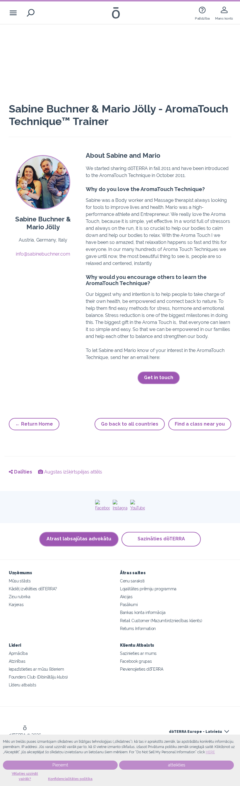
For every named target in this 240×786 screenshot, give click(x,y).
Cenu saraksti (132, 580)
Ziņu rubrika (19, 596)
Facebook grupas (136, 661)
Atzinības (17, 661)
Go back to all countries (129, 424)
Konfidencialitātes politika (70, 779)
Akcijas (126, 596)
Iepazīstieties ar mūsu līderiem (36, 669)
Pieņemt (60, 765)
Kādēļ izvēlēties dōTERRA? (33, 588)
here (210, 752)
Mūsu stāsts (20, 580)
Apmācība (18, 653)
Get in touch (158, 377)
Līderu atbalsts (22, 684)
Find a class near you (200, 424)
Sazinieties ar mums (138, 653)
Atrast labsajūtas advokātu (79, 539)
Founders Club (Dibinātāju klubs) (38, 676)
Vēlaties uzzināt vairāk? (25, 776)
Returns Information (138, 628)
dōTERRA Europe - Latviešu (195, 732)
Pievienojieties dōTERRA (141, 669)
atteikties (176, 765)
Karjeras (16, 604)
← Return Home (34, 424)
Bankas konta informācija (143, 612)
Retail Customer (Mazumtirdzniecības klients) (161, 620)
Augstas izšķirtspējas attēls (72, 472)
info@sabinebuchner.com (43, 254)
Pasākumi (129, 604)
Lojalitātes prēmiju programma (148, 588)
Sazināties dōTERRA (161, 539)
